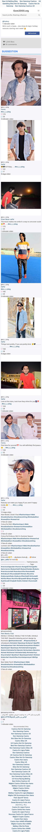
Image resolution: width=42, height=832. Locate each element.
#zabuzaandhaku (7, 576)
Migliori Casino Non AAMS (21, 824)
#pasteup (21, 643)
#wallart (36, 645)
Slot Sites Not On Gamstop (21, 738)
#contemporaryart (25, 657)
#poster (20, 650)
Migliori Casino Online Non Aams (21, 783)
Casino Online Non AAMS (21, 828)
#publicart (15, 655)
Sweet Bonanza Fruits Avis (21, 802)
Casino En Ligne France (21, 800)
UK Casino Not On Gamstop (21, 743)
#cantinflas (13, 657)
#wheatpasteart (7, 645)
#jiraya (29, 578)
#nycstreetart (6, 655)
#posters (36, 650)
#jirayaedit (22, 578)
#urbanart (29, 643)
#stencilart (5, 657)
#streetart (14, 643)
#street (3, 652)
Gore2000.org (21, 10)
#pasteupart (5, 648)
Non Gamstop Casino (21, 731)
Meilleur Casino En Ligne (21, 786)
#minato (23, 574)
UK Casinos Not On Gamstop (21, 755)
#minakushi (5, 574)
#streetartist (12, 650)
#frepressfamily (30, 641)
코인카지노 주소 (21, 805)
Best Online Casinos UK (21, 781)
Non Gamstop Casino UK (21, 772)
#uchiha (15, 578)
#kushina (30, 574)
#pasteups (15, 648)
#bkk (33, 515)
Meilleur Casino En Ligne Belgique (21, 793)
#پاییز (17, 717)
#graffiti (36, 643)
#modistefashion (7, 517)
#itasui (9, 578)
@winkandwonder (15, 641)
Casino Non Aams (21, 760)
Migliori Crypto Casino (21, 817)
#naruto (18, 567)
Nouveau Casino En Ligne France (21, 814)
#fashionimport (25, 515)
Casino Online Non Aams (21, 809)
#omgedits (33, 567)
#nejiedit (13, 581)
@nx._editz (5, 559)
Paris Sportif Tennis (21, 798)
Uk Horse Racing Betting (21, 779)
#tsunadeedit (15, 574)
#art (14, 645)
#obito (19, 581)
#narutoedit (32, 581)
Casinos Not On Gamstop (21, 729)
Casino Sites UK (21, 741)
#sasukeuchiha (19, 571)
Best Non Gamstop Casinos (21, 745)
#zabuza (17, 576)
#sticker (37, 655)
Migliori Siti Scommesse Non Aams (21, 795)
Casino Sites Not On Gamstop (21, 757)
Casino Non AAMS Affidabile (21, 821)
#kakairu (36, 569)
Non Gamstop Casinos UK (25, 6)
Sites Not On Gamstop (21, 767)
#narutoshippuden (8, 567)
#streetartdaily (20, 652)
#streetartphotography (27, 648)
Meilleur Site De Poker (21, 826)
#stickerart (11, 652)
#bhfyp (35, 657)
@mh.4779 (5, 717)
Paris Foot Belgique (21, 791)
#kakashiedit (15, 569)
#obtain (25, 581)
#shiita (3, 578)
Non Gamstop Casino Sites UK (21, 748)
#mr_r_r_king (6, 112)
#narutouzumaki (7, 571)
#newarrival (15, 519)
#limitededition (33, 517)
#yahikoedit (5, 581)
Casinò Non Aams (21, 819)
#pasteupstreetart (26, 655)
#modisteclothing (20, 517)
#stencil (4, 650)
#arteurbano (28, 650)
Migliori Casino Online (21, 788)
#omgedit (25, 567)
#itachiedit (25, 576)
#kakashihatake (26, 569)
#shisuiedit (33, 576)
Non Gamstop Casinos (21, 753)
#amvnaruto (5, 569)
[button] (38, 10)
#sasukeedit (30, 571)
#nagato (35, 578)
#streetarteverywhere (25, 645)
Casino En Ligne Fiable (21, 750)
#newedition (5, 519)
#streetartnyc (32, 652)
